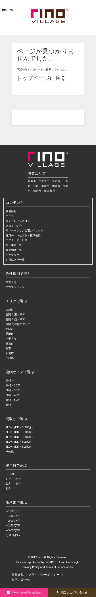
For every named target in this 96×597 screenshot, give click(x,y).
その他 (10, 358)
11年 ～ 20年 (13, 479)
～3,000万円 (13, 530)
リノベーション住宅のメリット (24, 230)
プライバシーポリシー (44, 574)
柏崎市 (10, 329)
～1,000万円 (13, 511)
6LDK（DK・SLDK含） (20, 446)
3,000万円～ (13, 535)
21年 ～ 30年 (13, 483)
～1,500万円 (13, 515)
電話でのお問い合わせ (74, 592)
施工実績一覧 (14, 245)
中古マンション (15, 287)
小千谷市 (11, 338)
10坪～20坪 (13, 385)
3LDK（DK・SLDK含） (20, 432)
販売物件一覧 (14, 250)
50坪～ (10, 404)
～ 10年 (10, 474)
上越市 (10, 309)
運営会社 (18, 574)
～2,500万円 (13, 525)
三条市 (10, 343)
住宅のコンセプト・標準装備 (23, 235)
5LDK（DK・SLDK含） (20, 441)
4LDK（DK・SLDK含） (20, 437)
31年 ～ (10, 488)
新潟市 (10, 353)
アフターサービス (16, 240)
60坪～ (10, 380)
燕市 (8, 348)
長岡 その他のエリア (18, 324)
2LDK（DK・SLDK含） (20, 427)
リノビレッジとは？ (18, 220)
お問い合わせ (21, 579)
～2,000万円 (13, 520)
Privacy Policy (31, 567)
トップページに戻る (41, 78)
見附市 (10, 333)
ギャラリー (12, 254)
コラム (10, 216)
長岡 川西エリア (15, 319)
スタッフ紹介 (14, 225)
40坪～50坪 (13, 399)
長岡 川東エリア (15, 314)
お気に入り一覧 (15, 259)
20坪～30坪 (13, 390)
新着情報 (11, 211)
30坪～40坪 (13, 395)
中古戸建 (11, 282)
